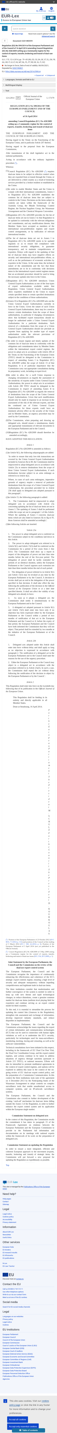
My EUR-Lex (41, 11)
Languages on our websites (13, 1316)
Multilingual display (13, 85)
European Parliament (10, 1334)
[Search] (52, 29)
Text (7, 91)
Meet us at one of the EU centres (15, 1297)
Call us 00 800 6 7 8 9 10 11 (13, 1289)
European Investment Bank (13, 1362)
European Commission (11, 1343)
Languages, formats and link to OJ (19, 79)
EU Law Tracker (8, 1266)
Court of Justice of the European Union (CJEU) (20, 1346)
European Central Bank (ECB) (13, 1348)
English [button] (51, 11)
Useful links (7, 1237)
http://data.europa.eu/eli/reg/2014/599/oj (23, 71)
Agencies (6, 1379)
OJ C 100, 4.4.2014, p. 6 (31, 944)
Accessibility (7, 1219)
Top (7, 1165)
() (16, 163)
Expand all (40, 75)
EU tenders (7, 1250)
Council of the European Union (14, 1340)
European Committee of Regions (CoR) (17, 1359)
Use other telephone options (13, 1292)
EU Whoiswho (8, 1255)
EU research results (10, 1253)
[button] (28, 1430)
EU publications (8, 1258)
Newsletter (7, 1235)
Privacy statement (9, 1222)
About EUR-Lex (8, 1232)
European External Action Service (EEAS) (18, 1354)
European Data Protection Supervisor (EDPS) (19, 1368)
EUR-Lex (10, 16)
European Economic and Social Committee (18, 1357)
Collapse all (51, 75)
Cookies (6, 1325)
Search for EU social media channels (16, 1307)
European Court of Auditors (13, 1351)
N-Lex (5, 1263)
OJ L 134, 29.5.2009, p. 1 (43, 956)
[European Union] (8, 1275)
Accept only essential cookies (23, 1426)
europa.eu (20, 1279)
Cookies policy (8, 1217)
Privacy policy (8, 1319)
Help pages (7, 1199)
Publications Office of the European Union (18, 1376)
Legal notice (7, 1214)
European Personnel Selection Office (16, 1373)
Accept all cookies (17, 1419)
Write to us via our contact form (14, 1295)
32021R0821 (17, 68)
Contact (5, 1202)
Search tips (18, 34)
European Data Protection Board (15, 1371)
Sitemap (6, 1204)
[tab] (29, 80)
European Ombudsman (11, 1365)
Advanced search (48, 36)
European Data (8, 1247)
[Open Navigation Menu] (5, 28)
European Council (9, 1337)
